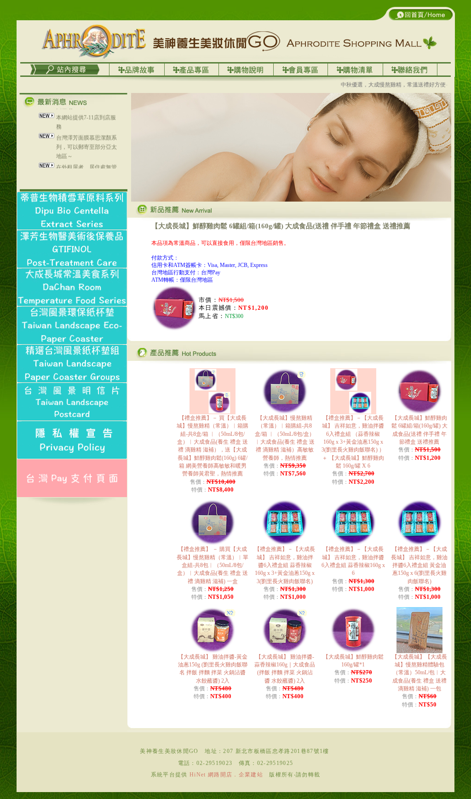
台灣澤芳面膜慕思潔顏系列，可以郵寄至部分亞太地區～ (86, 140)
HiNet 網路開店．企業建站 (226, 774)
